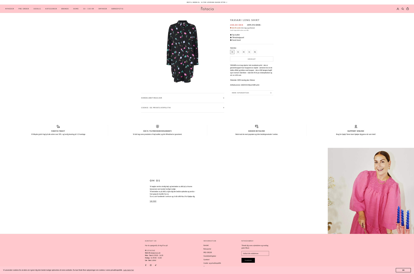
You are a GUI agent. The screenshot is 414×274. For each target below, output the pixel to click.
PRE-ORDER (24, 9)
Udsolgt (252, 59)
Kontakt (206, 245)
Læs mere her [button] (128, 270)
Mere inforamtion (240, 93)
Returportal (207, 249)
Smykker (103, 9)
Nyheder (9, 9)
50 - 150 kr (88, 9)
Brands (65, 9)
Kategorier (51, 9)
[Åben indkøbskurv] (408, 8)
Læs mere (153, 201)
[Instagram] (150, 265)
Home (76, 9)
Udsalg (37, 9)
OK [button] (403, 270)
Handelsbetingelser (151, 98)
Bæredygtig (118, 9)
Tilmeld (248, 260)
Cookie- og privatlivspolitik (156, 108)
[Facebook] (146, 265)
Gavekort (206, 259)
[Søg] (403, 9)
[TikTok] (155, 265)
